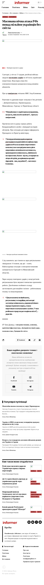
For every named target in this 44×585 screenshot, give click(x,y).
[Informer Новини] (22, 2)
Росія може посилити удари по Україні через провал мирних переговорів (14, 468)
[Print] (39, 340)
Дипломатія (36, 494)
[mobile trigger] (4, 2)
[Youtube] (14, 388)
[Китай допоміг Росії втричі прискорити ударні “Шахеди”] (36, 509)
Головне (12, 17)
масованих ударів (16, 77)
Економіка (35, 483)
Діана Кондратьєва (14, 32)
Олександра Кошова (12, 474)
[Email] (29, 340)
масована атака (7, 331)
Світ (39, 471)
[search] (33, 2)
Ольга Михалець (11, 416)
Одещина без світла (21, 331)
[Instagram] (30, 379)
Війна (5, 17)
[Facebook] (14, 379)
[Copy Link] (34, 340)
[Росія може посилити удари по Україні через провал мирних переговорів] (36, 468)
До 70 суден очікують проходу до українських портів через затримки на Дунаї (14, 481)
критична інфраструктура (11, 328)
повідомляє (12, 93)
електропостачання (22, 325)
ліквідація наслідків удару (30, 328)
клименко (33, 325)
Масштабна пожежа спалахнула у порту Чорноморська (21, 406)
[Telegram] (30, 388)
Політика (35, 496)
